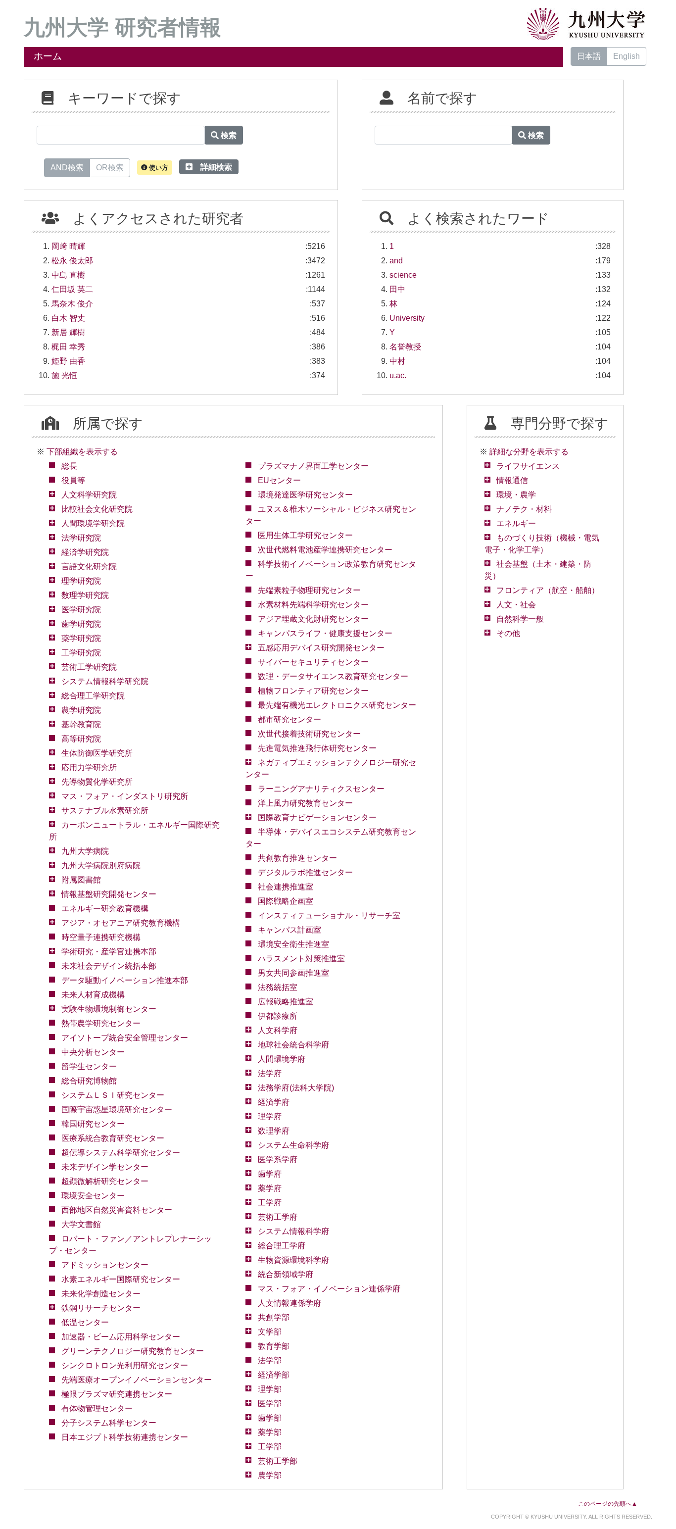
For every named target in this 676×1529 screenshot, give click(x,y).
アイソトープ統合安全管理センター (124, 1038)
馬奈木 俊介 (72, 303)
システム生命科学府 (293, 1145)
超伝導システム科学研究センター (120, 1152)
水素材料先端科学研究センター (313, 604)
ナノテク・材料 (524, 509)
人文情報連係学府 (289, 1303)
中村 (397, 361)
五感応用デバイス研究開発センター (321, 647)
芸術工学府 (277, 1217)
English (626, 56)
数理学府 (274, 1131)
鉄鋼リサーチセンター (101, 1308)
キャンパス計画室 (289, 930)
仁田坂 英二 (72, 289)
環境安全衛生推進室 (293, 944)
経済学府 (274, 1102)
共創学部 (274, 1317)
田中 (397, 289)
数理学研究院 (85, 595)
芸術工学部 (277, 1461)
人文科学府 (277, 1030)
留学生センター (89, 1066)
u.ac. (397, 375)
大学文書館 (81, 1224)
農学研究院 (81, 710)
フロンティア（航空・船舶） (547, 590)
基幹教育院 (81, 724)
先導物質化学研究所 (97, 782)
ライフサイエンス (528, 466)
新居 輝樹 (68, 332)
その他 (508, 633)
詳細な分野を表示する (529, 451)
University (407, 318)
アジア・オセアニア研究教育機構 (120, 923)
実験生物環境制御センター (108, 1009)
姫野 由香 (68, 361)
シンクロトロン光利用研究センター (124, 1365)
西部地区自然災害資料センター (116, 1210)
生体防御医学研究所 (97, 753)
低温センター (85, 1322)
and (396, 260)
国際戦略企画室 (285, 901)
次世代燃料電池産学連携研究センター (325, 549)
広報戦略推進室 (285, 1001)
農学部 (270, 1475)
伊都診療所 (277, 1016)
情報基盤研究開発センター (108, 894)
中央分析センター (93, 1052)
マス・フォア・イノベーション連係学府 (329, 1288)
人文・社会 (516, 604)
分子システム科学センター (108, 1423)
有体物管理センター (97, 1408)
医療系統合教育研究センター (112, 1138)
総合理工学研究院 (93, 695)
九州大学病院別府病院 (101, 865)
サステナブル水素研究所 (104, 810)
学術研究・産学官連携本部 (108, 951)
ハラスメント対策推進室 (301, 958)
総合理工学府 (281, 1245)
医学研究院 (81, 609)
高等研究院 (81, 739)
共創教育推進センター (297, 858)
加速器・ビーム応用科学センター (120, 1336)
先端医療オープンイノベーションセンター (136, 1380)
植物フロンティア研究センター (313, 691)
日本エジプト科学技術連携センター (124, 1437)
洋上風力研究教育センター (305, 803)
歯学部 (270, 1418)
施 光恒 (64, 375)
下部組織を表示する (82, 451)
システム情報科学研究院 (104, 681)
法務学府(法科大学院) (296, 1088)
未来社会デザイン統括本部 (108, 966)
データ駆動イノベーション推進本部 (124, 980)
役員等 (73, 480)
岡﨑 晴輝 (68, 246)
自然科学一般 (520, 619)
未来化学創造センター (101, 1293)
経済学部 (274, 1375)
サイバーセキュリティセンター (313, 662)
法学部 (270, 1360)
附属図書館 (81, 880)
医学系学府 (277, 1159)
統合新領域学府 (285, 1274)
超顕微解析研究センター (104, 1181)
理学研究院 (81, 581)
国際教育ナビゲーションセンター (317, 817)
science (403, 275)
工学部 (270, 1446)
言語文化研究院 (89, 566)
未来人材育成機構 (93, 994)
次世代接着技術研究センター (309, 734)
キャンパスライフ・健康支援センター (325, 633)
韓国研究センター (93, 1124)
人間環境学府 (281, 1059)
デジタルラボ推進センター (305, 872)
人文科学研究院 (89, 495)
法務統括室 (277, 987)
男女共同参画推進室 (293, 973)
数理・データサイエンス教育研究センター (333, 676)
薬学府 (270, 1188)
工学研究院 (81, 652)
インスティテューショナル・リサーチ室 (329, 915)
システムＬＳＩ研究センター (112, 1095)
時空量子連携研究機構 (101, 937)
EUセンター (279, 480)
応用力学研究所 (89, 767)
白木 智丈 (68, 318)
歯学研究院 (81, 624)
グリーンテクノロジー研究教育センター (132, 1351)
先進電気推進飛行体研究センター (317, 748)
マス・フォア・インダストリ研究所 (124, 796)
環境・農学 (516, 495)
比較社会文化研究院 (97, 509)
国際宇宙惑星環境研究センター (116, 1109)
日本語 (589, 56)
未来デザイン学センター (104, 1167)
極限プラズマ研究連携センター (116, 1394)
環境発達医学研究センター (305, 495)
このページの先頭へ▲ (607, 1503)
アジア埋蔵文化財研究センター (313, 619)
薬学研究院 (81, 638)
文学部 (270, 1332)
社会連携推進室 (285, 887)
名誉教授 (405, 347)
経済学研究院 (85, 552)
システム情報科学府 (293, 1231)
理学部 (270, 1389)
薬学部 (270, 1432)
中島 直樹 (68, 275)
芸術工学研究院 (89, 667)
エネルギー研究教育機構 (104, 908)
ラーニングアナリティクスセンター (321, 789)
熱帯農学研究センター (101, 1023)
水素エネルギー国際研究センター (120, 1279)
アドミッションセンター (104, 1265)
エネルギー (516, 523)
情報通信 (512, 480)
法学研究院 (81, 538)
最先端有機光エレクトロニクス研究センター (337, 705)
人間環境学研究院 (93, 523)
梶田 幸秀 (68, 347)
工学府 (270, 1202)
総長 (69, 466)
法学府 (270, 1073)
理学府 (270, 1116)
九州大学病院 (85, 851)
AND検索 (67, 167)
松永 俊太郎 (72, 260)
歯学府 (270, 1174)
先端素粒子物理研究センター (309, 590)
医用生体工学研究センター (305, 535)
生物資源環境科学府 (293, 1260)
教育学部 (274, 1346)
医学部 (270, 1403)
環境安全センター (93, 1195)
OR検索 (110, 167)
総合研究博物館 (89, 1081)
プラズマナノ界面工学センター (313, 466)
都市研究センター (289, 719)
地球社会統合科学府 (293, 1044)
